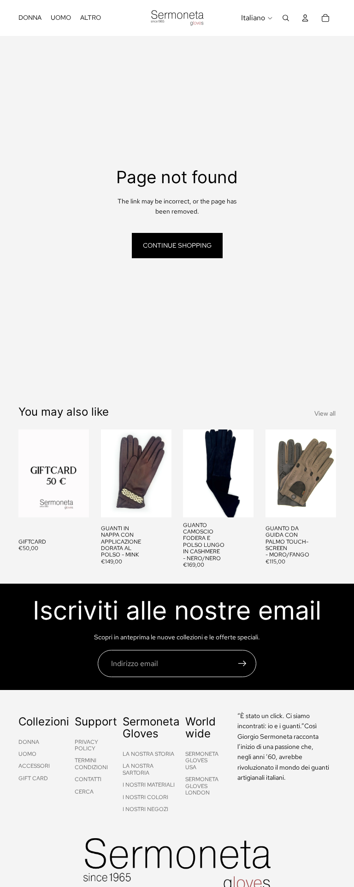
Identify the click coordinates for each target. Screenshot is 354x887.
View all (325, 413)
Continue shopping (177, 245)
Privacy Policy (86, 745)
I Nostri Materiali (149, 784)
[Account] (305, 18)
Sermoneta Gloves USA (201, 760)
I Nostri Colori (145, 797)
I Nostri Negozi (145, 809)
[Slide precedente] (111, 474)
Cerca (84, 791)
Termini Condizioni (91, 764)
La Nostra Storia (148, 754)
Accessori (34, 766)
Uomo (27, 754)
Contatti (88, 779)
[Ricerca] (286, 18)
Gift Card (33, 778)
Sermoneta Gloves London (201, 786)
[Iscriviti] (242, 663)
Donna (28, 742)
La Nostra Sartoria (138, 769)
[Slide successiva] (161, 474)
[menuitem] (91, 18)
